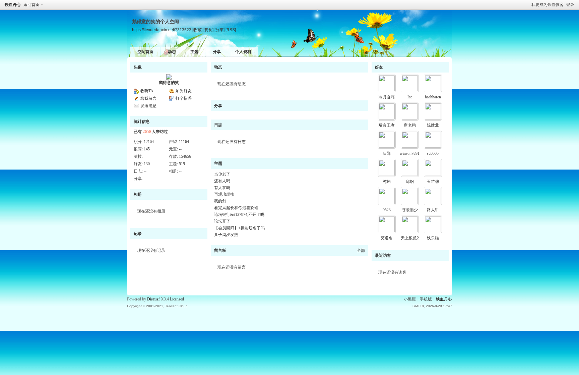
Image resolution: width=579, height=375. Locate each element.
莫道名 (387, 238)
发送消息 (148, 105)
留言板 (220, 250)
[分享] (219, 30)
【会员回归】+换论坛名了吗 (239, 228)
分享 (217, 51)
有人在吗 (222, 187)
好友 (379, 67)
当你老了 (222, 174)
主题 (194, 51)
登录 (570, 4)
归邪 (387, 153)
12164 (149, 141)
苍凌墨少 (410, 209)
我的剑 (220, 201)
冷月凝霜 (387, 97)
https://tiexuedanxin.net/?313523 (161, 30)
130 (147, 163)
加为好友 (184, 91)
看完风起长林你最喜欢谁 (236, 207)
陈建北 (433, 125)
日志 (218, 125)
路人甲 (433, 209)
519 (182, 163)
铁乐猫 (433, 238)
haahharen (433, 97)
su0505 (433, 153)
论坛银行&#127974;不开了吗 (239, 214)
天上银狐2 (410, 238)
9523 (387, 209)
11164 (184, 141)
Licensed (177, 299)
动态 (172, 51)
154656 (185, 156)
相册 (138, 194)
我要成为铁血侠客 (547, 4)
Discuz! (153, 299)
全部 (361, 250)
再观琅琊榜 (224, 194)
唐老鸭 (410, 125)
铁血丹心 (13, 4)
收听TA (146, 91)
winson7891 (410, 153)
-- (180, 149)
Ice (409, 97)
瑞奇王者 (387, 125)
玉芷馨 (433, 181)
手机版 (426, 299)
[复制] (208, 30)
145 (147, 149)
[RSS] (231, 30)
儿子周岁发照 (226, 234)
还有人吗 (222, 181)
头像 (138, 67)
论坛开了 (222, 221)
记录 (138, 233)
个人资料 (243, 51)
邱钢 (410, 181)
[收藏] (197, 30)
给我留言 (148, 98)
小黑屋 (410, 299)
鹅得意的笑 (169, 82)
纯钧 (387, 181)
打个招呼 (184, 98)
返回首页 (31, 4)
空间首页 (145, 51)
